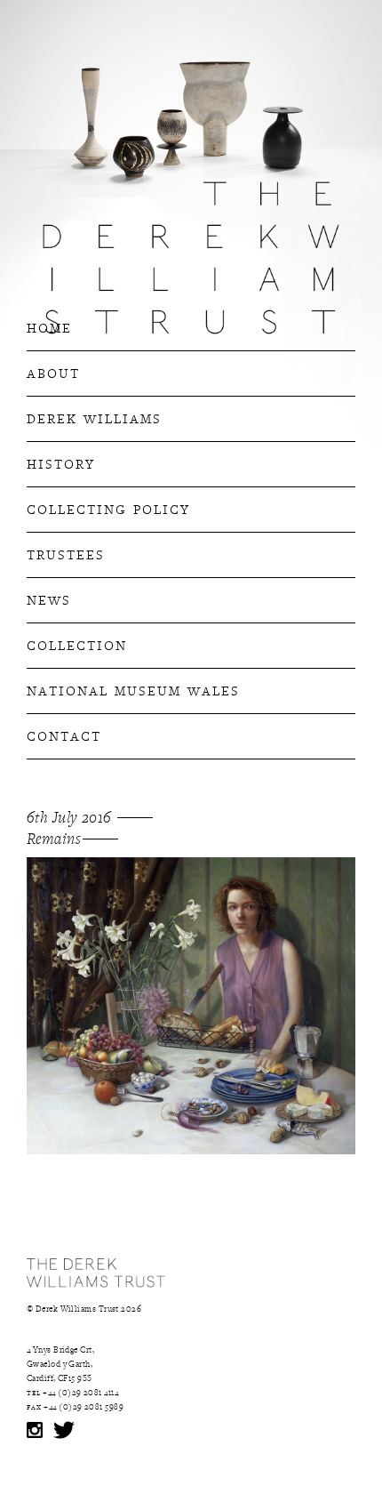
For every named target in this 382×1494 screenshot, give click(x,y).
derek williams (94, 417)
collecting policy (108, 507)
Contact (64, 734)
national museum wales (133, 689)
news (49, 598)
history (61, 462)
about (53, 371)
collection (77, 644)
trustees (66, 553)
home (49, 326)
